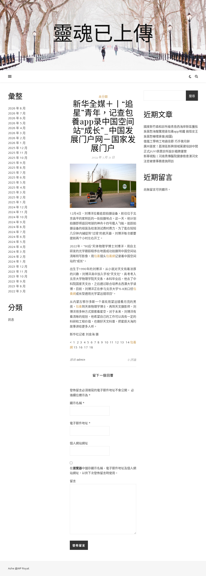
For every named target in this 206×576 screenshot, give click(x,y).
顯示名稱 (77, 403)
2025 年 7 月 (17, 172)
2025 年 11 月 (17, 153)
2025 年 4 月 (17, 187)
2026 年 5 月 (17, 123)
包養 (97, 256)
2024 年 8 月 (17, 227)
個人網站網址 (79, 443)
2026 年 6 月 (17, 118)
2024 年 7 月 (17, 232)
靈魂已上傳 (103, 33)
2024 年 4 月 (17, 247)
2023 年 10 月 (17, 276)
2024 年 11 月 (17, 212)
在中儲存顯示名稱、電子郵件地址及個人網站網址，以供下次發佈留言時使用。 (103, 470)
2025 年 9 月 (17, 163)
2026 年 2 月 (17, 138)
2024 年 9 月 (17, 222)
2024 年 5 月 (17, 242)
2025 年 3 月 (17, 192)
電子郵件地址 (80, 423)
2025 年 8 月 (17, 167)
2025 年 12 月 (17, 148)
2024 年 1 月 (17, 261)
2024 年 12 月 (17, 207)
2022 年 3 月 (17, 291)
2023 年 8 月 (17, 286)
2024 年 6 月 (17, 237)
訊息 (11, 319)
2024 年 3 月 (17, 251)
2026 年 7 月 (17, 113)
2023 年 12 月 (17, 266)
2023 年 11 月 (17, 271)
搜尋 (192, 96)
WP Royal (23, 568)
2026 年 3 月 (17, 133)
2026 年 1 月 (17, 143)
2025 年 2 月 (17, 197)
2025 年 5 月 (17, 182)
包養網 (110, 256)
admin (81, 359)
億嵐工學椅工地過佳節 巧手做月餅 (167, 141)
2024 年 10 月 (17, 217)
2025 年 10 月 (17, 158)
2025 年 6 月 (17, 177)
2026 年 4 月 (17, 128)
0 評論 (132, 360)
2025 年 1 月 (17, 202)
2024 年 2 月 (17, 257)
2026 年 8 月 (17, 108)
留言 (73, 481)
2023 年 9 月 (17, 281)
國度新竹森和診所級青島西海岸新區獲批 (171, 126)
